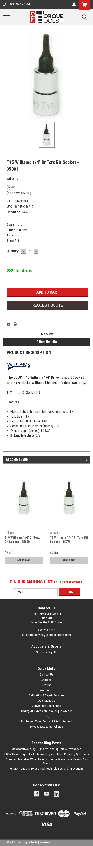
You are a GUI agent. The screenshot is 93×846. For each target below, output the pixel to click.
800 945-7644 (20, 4)
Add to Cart (23, 560)
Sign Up (52, 652)
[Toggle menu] (6, 17)
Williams (9, 532)
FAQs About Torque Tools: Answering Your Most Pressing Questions (46, 754)
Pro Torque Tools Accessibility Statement (46, 721)
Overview (47, 334)
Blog (46, 716)
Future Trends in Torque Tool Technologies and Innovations (47, 768)
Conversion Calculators (46, 705)
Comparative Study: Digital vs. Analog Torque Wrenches (46, 749)
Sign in (40, 652)
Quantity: (13, 251)
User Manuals (46, 700)
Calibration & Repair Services (46, 695)
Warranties (46, 690)
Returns (46, 685)
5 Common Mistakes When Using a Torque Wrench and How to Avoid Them (47, 761)
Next (87, 460)
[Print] (15, 324)
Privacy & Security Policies (46, 726)
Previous (81, 460)
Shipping (46, 679)
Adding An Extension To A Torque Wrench (46, 711)
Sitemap (45, 842)
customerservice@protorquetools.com (46, 635)
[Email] (8, 324)
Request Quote (47, 305)
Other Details (46, 342)
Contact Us (46, 674)
